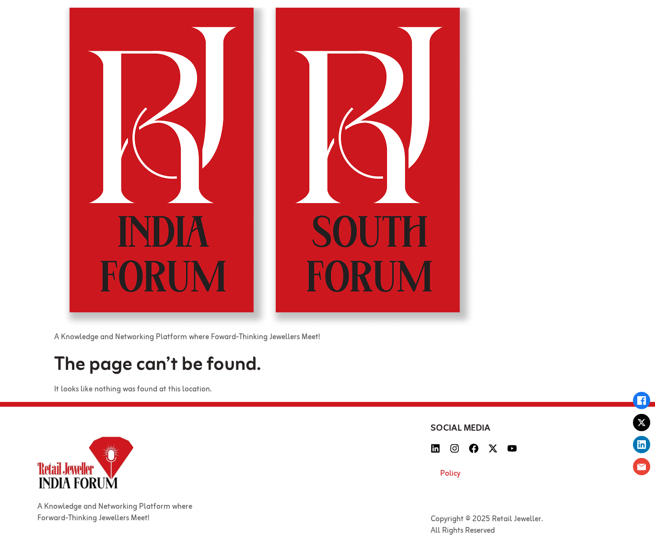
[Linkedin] (435, 448)
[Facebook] (474, 448)
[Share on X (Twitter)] (641, 422)
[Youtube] (512, 448)
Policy (450, 473)
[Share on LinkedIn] (641, 444)
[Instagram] (454, 448)
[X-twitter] (493, 448)
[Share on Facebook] (641, 400)
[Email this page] (641, 466)
